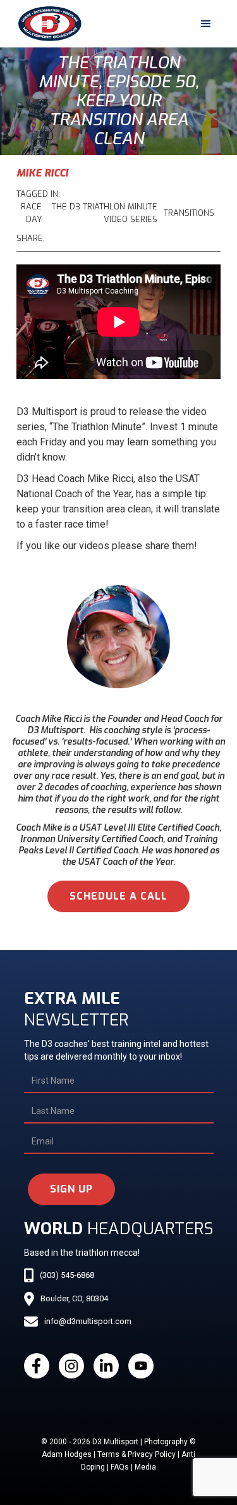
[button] (206, 24)
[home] (47, 23)
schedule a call (118, 896)
